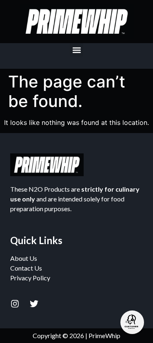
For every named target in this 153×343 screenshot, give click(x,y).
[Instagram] (14, 303)
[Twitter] (33, 303)
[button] (76, 50)
